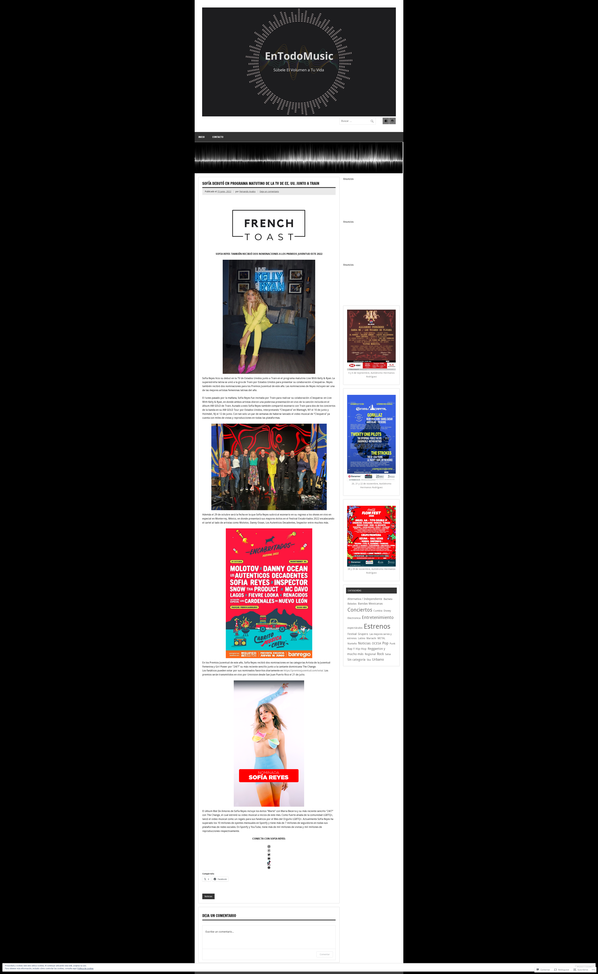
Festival (352, 634)
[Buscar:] (357, 121)
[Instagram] (392, 121)
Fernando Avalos (247, 191)
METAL (381, 638)
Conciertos (359, 610)
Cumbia (377, 610)
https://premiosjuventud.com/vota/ (303, 670)
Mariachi (371, 638)
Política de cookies (85, 968)
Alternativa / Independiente (364, 599)
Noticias (208, 896)
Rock (380, 654)
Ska (369, 659)
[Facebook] (386, 121)
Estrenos (377, 626)
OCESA (376, 643)
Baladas (352, 603)
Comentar (325, 954)
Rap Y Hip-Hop (356, 648)
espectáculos (355, 627)
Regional (370, 654)
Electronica (354, 618)
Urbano (378, 659)
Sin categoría (356, 659)
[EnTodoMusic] (299, 115)
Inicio (201, 137)
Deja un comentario (269, 191)
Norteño (352, 643)
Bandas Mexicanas (370, 603)
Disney (387, 610)
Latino (361, 638)
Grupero (363, 634)
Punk (392, 643)
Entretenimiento (378, 617)
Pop (385, 643)
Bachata (388, 599)
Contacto (217, 137)
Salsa (388, 654)
